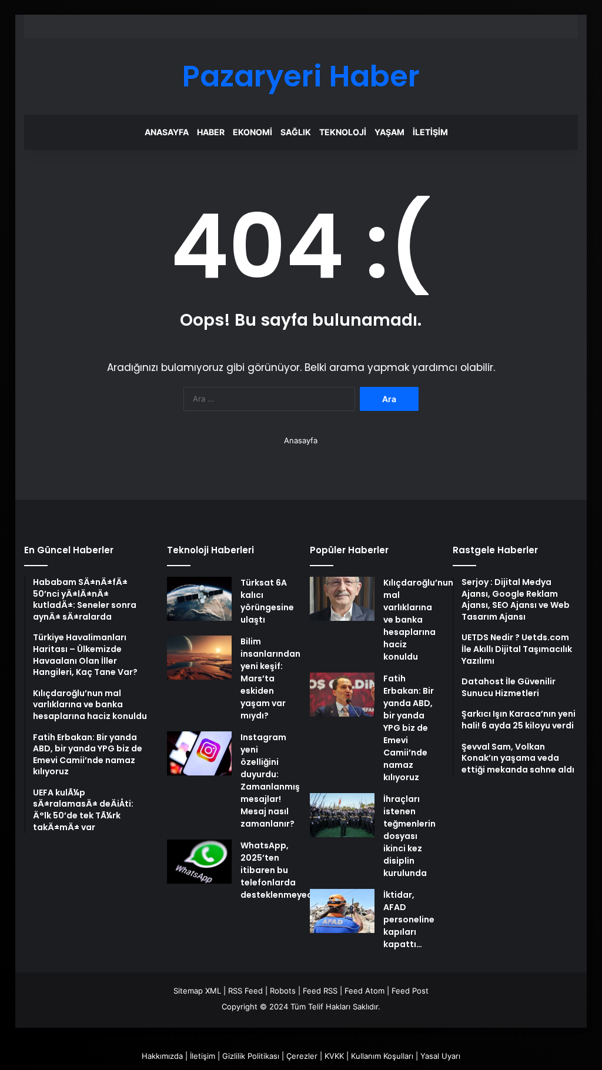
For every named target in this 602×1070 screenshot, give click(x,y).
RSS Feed (245, 990)
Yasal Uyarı (440, 1056)
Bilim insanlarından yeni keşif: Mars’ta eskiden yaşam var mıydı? (270, 678)
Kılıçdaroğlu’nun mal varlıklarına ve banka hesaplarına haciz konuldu (418, 620)
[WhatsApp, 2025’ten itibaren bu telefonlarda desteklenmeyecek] (199, 862)
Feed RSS (320, 990)
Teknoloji (342, 132)
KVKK (334, 1056)
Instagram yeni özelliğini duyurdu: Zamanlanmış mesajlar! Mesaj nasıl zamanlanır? (270, 780)
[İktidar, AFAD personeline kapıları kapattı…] (342, 911)
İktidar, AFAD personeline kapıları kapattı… (408, 919)
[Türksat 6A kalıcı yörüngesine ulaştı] (199, 599)
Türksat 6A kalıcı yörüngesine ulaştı (267, 601)
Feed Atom (364, 990)
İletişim (430, 132)
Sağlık (295, 132)
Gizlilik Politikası (250, 1056)
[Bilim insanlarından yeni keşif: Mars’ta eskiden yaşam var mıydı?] (199, 658)
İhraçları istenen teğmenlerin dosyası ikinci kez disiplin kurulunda (409, 836)
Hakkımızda (162, 1056)
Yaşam (389, 132)
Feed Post (410, 990)
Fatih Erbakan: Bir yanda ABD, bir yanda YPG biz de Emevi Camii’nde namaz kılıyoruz (408, 728)
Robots (283, 990)
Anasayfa (167, 132)
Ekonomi (252, 132)
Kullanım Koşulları (382, 1056)
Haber (211, 132)
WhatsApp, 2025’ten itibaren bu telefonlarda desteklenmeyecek (281, 870)
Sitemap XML (197, 990)
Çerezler (301, 1056)
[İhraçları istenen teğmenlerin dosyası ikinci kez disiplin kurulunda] (342, 815)
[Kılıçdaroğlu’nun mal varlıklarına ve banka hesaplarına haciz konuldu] (342, 599)
